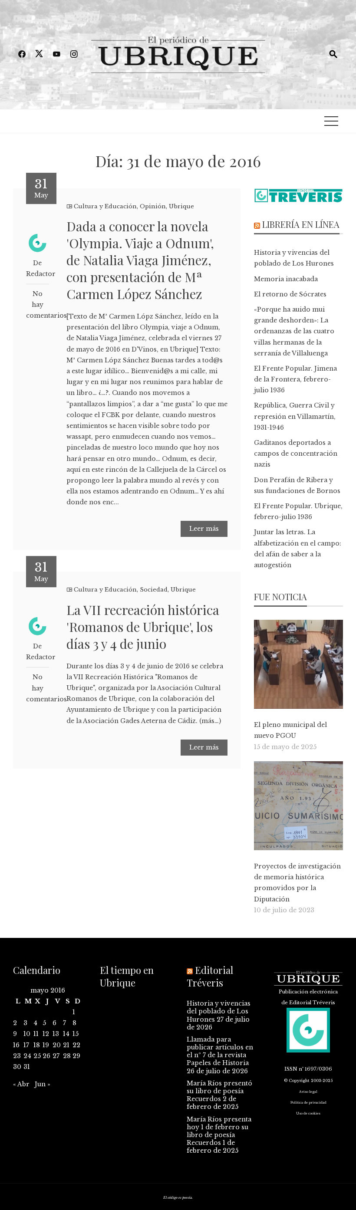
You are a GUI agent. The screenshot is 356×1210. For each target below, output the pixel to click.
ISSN (290, 1069)
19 (46, 1045)
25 (37, 1056)
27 (56, 1056)
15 (76, 1034)
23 (17, 1056)
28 (67, 1056)
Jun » (42, 1084)
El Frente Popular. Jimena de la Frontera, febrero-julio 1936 (295, 379)
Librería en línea (301, 224)
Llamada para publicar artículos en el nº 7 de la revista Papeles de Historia (220, 1051)
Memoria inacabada (286, 279)
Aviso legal (308, 1092)
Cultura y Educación (105, 206)
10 (26, 1034)
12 (46, 1034)
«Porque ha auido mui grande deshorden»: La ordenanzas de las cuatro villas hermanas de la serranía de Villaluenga (294, 331)
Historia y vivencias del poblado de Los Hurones (219, 1011)
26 (46, 1056)
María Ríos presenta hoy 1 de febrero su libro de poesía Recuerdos (219, 1131)
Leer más (204, 529)
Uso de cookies (308, 1113)
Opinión (153, 206)
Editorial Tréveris (210, 976)
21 (66, 1045)
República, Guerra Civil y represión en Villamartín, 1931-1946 (295, 416)
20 (57, 1045)
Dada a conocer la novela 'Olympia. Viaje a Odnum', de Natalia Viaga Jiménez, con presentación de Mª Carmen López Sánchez (140, 259)
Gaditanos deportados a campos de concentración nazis (295, 453)
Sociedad (154, 589)
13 (56, 1034)
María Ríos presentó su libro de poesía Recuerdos (219, 1091)
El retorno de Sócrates (290, 294)
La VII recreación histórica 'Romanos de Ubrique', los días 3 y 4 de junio (142, 626)
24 (27, 1056)
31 (26, 1067)
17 (26, 1045)
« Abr (21, 1084)
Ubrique (181, 206)
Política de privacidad (308, 1103)
